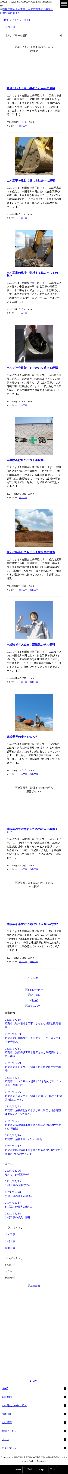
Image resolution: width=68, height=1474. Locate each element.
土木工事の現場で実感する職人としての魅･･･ (32, 274)
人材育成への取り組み (14, 1405)
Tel (30, 1469)
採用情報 (7, 1413)
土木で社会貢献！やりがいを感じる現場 (32, 367)
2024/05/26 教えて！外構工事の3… (18, 1172)
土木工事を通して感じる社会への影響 (31, 180)
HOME (6, 20)
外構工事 (10, 1241)
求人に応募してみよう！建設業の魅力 (31, 552)
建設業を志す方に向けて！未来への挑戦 (32, 924)
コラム (15, 20)
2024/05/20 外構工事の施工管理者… (18, 1194)
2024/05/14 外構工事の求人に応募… (18, 1215)
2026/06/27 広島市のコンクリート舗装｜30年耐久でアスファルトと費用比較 (33, 1081)
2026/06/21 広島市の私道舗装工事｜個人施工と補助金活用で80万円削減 (33, 1125)
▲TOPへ (34, 1380)
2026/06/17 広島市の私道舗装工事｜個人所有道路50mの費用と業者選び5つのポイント (34, 1150)
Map (41, 1469)
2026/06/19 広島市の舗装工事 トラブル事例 (23, 1137)
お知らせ (10, 1264)
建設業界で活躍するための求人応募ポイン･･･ (32, 830)
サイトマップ (9, 1447)
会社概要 (7, 1422)
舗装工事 (34, 590)
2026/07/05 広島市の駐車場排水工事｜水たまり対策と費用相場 (33, 1023)
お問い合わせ (9, 1430)
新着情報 (10, 1277)
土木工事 (26, 20)
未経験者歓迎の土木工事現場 (25, 460)
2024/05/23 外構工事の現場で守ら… (18, 1183)
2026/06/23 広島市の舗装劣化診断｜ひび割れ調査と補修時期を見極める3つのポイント (33, 1110)
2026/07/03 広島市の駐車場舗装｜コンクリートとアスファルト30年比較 (33, 1038)
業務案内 (7, 1396)
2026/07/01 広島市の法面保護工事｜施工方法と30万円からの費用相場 (33, 1052)
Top (52, 1469)
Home (18, 1469)
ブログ (5, 1439)
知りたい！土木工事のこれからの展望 (31, 88)
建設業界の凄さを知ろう (22, 736)
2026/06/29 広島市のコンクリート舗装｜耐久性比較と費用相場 (33, 1067)
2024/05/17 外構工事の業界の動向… (18, 1204)
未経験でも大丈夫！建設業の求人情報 (31, 644)
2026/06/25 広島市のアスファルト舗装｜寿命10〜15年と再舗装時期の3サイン (33, 1096)
